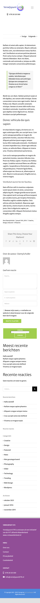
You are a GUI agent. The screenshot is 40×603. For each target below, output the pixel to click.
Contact (6, 552)
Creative (30, 220)
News (6, 455)
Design (5, 223)
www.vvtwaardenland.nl (12, 535)
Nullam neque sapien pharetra (14, 359)
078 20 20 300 (10, 573)
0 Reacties (17, 223)
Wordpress (8, 488)
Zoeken (20, 330)
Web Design (8, 483)
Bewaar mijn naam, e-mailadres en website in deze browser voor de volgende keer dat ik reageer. (18, 313)
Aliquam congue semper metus (14, 361)
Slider (6, 469)
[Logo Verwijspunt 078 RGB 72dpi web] (13, 3)
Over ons (6, 548)
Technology (8, 473)
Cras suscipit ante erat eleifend (14, 364)
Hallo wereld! (8, 356)
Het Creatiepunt (28, 592)
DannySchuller (10, 220)
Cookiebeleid (8, 560)
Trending (7, 478)
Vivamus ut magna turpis (12, 367)
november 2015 (10, 510)
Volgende (32, 36)
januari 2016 (8, 505)
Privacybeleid (8, 556)
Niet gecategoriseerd (12, 459)
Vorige (24, 36)
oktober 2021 (9, 500)
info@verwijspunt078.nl (15, 577)
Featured (10, 223)
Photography (9, 464)
